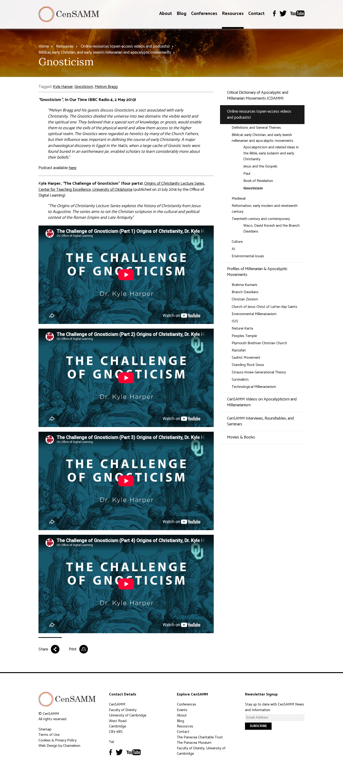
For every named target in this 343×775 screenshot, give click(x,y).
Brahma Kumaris (244, 285)
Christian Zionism (245, 299)
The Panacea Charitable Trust (200, 737)
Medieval (238, 198)
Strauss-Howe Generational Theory (259, 372)
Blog (181, 13)
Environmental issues (248, 256)
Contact (256, 13)
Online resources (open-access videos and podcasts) (125, 46)
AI (233, 249)
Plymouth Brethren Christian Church (259, 343)
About (165, 13)
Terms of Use (49, 735)
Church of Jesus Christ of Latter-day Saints (264, 307)
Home (43, 46)
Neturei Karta (242, 328)
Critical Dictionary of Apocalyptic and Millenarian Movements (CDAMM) (257, 95)
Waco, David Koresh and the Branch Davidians (271, 228)
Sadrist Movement (246, 357)
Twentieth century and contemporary (261, 219)
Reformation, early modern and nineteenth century (265, 209)
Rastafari (239, 350)
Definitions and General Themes (256, 128)
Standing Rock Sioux (248, 365)
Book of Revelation (258, 181)
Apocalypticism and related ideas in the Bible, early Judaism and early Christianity (271, 153)
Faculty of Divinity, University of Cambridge (201, 751)
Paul (246, 173)
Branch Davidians (245, 292)
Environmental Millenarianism (254, 314)
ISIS (235, 321)
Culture (237, 242)
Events (182, 710)
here (72, 167)
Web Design (47, 746)
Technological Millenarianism (254, 387)
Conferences (204, 13)
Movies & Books (241, 437)
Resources (233, 13)
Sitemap (45, 729)
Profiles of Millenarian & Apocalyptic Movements (257, 271)
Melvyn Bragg (106, 86)
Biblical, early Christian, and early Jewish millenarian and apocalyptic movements (104, 52)
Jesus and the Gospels (260, 166)
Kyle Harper (63, 86)
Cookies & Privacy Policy (57, 740)
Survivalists (240, 379)
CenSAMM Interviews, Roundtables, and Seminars (260, 421)
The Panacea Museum (194, 743)
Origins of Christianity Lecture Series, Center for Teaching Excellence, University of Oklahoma (121, 186)
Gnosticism (83, 86)
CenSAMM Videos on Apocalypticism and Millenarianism (262, 402)
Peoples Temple (244, 336)
